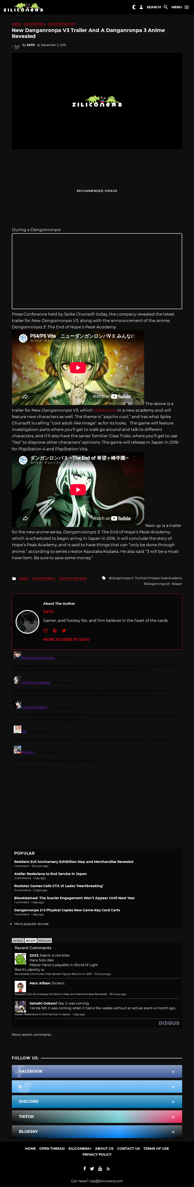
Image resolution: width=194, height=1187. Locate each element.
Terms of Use (156, 1148)
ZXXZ (34, 955)
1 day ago (79, 1014)
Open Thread (52, 1148)
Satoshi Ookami (43, 1003)
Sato (31, 45)
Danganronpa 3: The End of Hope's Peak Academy (146, 578)
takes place (105, 410)
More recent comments (31, 1035)
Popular (45, 940)
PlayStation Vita (61, 24)
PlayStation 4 (34, 24)
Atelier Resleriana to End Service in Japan (50, 874)
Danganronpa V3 (158, 584)
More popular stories (31, 924)
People (18, 940)
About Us (104, 1148)
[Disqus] (97, 709)
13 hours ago (102, 974)
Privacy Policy (97, 1154)
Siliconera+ (80, 1148)
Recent (31, 940)
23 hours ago (117, 994)
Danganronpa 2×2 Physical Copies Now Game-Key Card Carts (67, 910)
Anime (17, 24)
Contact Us (128, 1148)
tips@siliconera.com (106, 1181)
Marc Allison (40, 983)
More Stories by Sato (66, 639)
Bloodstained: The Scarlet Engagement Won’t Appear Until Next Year (74, 898)
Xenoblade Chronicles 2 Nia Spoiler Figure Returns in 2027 (53, 974)
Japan (178, 584)
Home (30, 1148)
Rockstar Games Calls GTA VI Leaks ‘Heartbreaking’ (58, 886)
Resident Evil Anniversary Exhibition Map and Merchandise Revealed (73, 862)
